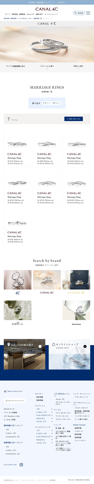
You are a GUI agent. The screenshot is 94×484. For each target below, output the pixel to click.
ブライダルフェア (81, 397)
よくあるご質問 (9, 419)
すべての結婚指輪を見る (15, 66)
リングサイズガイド (82, 416)
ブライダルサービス (63, 413)
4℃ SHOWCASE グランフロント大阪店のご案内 (63, 443)
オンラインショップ (51, 14)
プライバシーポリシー (28, 480)
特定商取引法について (11, 480)
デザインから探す (47, 66)
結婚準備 (78, 428)
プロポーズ (79, 431)
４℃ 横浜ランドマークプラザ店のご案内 (63, 449)
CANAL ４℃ (11, 433)
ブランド (7, 14)
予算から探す (78, 66)
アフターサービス (62, 416)
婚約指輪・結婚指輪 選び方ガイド (82, 412)
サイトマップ (43, 480)
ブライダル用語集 (10, 412)
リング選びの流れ (81, 419)
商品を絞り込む (75, 119)
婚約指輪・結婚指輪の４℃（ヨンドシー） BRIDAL (47, 2)
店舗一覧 (61, 428)
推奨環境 (52, 480)
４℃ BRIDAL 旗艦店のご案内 (63, 432)
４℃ (7, 429)
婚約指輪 (15, 14)
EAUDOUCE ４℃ (13, 437)
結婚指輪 (22, 14)
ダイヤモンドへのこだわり (63, 403)
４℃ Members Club (12, 416)
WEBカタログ (9, 409)
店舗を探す (39, 14)
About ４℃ (30, 14)
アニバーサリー (80, 440)
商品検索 (80, 13)
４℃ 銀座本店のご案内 (63, 437)
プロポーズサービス (63, 419)
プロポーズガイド (81, 408)
